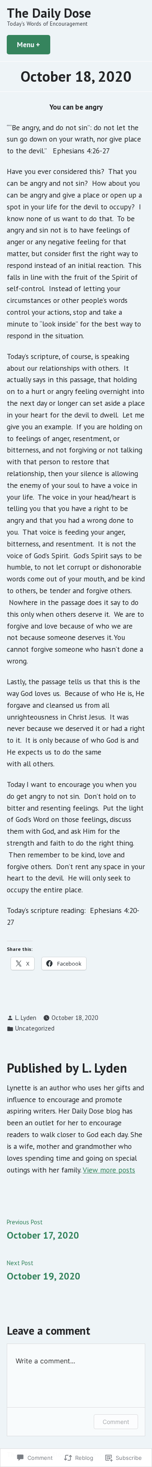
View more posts (109, 1170)
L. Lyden (25, 1018)
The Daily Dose (49, 13)
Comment (116, 1421)
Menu (33, 44)
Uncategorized (34, 1028)
